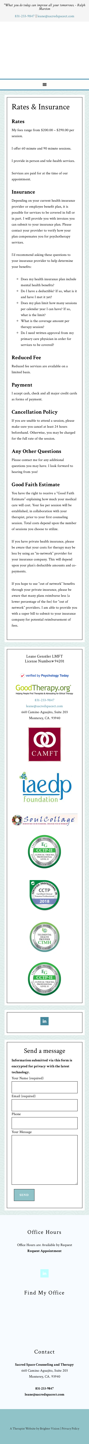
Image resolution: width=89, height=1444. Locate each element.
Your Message (22, 1132)
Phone (16, 1114)
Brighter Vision (49, 1429)
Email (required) (24, 1096)
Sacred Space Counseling (45, 49)
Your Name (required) (28, 1078)
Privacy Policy (70, 1429)
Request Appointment (44, 1251)
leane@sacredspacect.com (55, 16)
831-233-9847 (25, 16)
